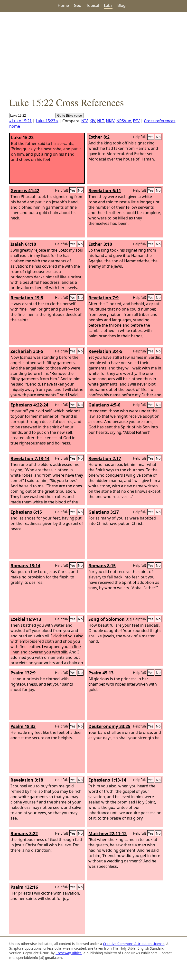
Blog (121, 5)
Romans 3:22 (24, 833)
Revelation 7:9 (103, 298)
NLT (100, 120)
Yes (150, 136)
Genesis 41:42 (24, 190)
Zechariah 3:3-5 (26, 351)
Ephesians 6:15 (26, 512)
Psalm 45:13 (100, 673)
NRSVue (123, 120)
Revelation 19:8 (26, 298)
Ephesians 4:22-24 (29, 405)
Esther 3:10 (100, 244)
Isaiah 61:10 (23, 244)
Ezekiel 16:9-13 (25, 619)
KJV (92, 120)
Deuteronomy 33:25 (109, 726)
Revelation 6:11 (104, 190)
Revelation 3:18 (26, 780)
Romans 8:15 (102, 565)
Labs (108, 5)
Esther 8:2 (99, 137)
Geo (77, 5)
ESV (136, 120)
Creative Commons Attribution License (133, 943)
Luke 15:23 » (47, 120)
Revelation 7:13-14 (29, 458)
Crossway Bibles (69, 953)
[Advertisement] (93, 54)
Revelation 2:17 (104, 458)
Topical (92, 5)
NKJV (110, 120)
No (158, 136)
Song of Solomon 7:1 (110, 619)
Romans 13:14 (25, 565)
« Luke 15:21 (20, 120)
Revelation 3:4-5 (105, 351)
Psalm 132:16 (24, 887)
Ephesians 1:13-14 (107, 780)
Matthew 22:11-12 (107, 833)
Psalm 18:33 (23, 726)
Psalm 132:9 (23, 673)
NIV (84, 120)
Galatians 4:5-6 (104, 405)
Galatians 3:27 (103, 512)
